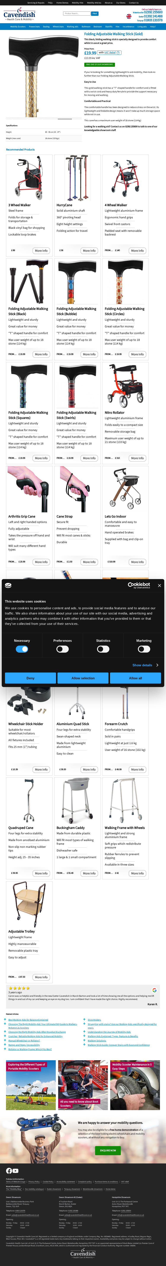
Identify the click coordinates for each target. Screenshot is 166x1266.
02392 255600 (147, 11)
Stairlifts (108, 26)
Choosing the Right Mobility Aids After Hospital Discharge (37, 1032)
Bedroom (98, 26)
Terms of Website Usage (15, 1181)
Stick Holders (94, 1019)
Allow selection (83, 678)
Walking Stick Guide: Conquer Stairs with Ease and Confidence (119, 1045)
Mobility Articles (94, 2)
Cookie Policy (48, 1181)
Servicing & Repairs (35, 2)
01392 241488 (150, 16)
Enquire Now (108, 1150)
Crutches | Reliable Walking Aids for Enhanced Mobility (35, 1036)
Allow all (135, 678)
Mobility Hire (77, 2)
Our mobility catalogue (34, 1189)
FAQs (50, 2)
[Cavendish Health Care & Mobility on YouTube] (16, 1173)
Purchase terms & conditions (106, 1181)
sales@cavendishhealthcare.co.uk (25, 1215)
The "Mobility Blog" (14, 1189)
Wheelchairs (58, 26)
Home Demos (62, 2)
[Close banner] (159, 585)
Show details (142, 665)
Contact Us (134, 2)
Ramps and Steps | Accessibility (24, 1045)
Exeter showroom (54, 1189)
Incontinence (128, 26)
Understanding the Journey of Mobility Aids (109, 1032)
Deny (30, 678)
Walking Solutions (97, 1040)
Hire (117, 26)
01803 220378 (149, 19)
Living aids (142, 26)
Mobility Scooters (18, 26)
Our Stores (120, 2)
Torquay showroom (72, 1189)
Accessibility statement (66, 1181)
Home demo (110, 1189)
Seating (46, 26)
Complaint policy (85, 1181)
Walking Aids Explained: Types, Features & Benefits (113, 1036)
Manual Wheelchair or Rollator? (24, 1040)
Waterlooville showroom (92, 1189)
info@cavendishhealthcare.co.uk (130, 1215)
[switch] (62, 648)
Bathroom (86, 26)
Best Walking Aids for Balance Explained (28, 1019)
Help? (153, 26)
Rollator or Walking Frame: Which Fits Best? (30, 1049)
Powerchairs (34, 26)
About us (108, 2)
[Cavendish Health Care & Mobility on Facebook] (9, 1173)
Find (95, 13)
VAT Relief (110, 52)
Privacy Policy (34, 1181)
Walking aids (72, 26)
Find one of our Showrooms (99, 64)
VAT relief (125, 1181)
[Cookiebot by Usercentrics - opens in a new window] (131, 585)
